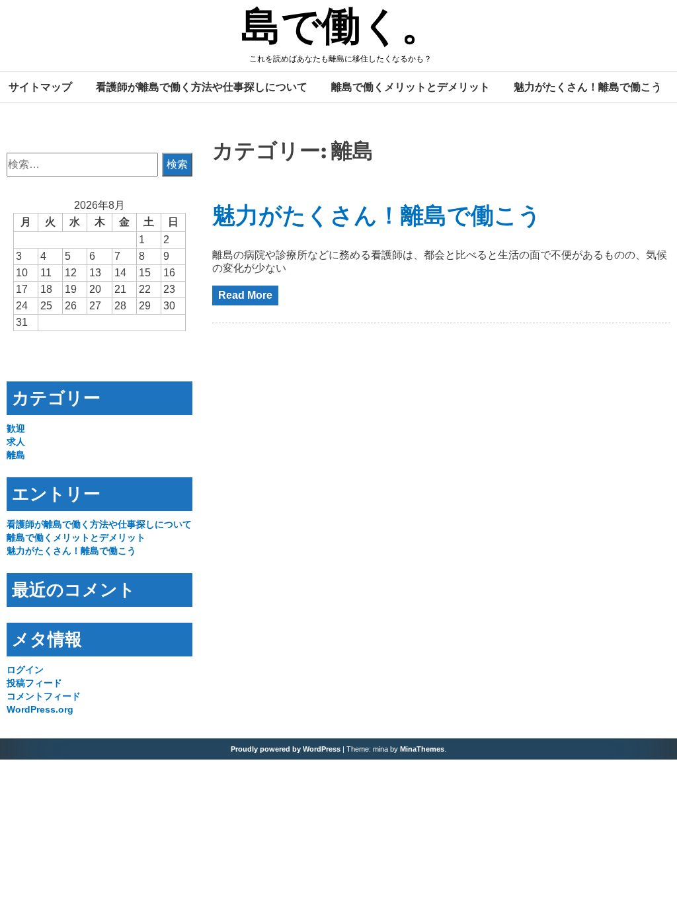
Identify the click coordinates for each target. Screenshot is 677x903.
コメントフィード (44, 696)
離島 (16, 455)
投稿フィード (34, 683)
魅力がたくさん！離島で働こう (588, 86)
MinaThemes (422, 749)
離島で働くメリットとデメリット (410, 86)
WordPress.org (40, 709)
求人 (16, 441)
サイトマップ (40, 86)
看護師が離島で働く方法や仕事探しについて (201, 86)
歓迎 (16, 428)
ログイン (25, 669)
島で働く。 (341, 28)
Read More (245, 295)
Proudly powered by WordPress (285, 749)
